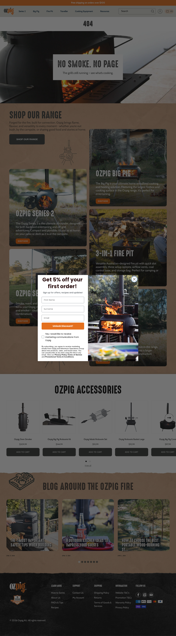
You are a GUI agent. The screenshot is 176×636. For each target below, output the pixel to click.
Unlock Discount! (63, 326)
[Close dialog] (134, 279)
